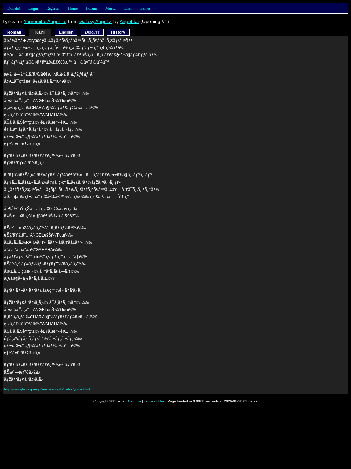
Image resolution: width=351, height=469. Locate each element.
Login (33, 8)
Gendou (134, 401)
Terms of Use (154, 401)
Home (73, 8)
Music (110, 8)
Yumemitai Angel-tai (45, 21)
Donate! (13, 8)
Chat (127, 8)
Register (53, 8)
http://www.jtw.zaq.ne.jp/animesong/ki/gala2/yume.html (47, 389)
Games (145, 8)
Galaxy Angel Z (95, 21)
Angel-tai (129, 21)
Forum (91, 8)
